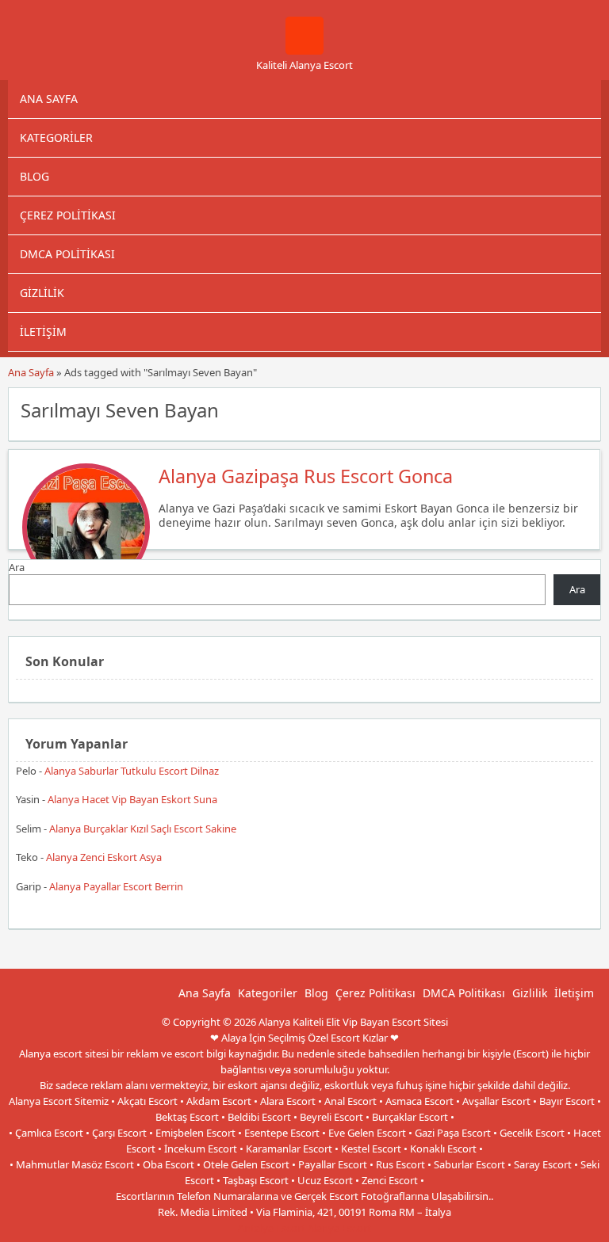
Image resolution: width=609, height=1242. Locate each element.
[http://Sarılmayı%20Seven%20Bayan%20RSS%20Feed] (581, 409)
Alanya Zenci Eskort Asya (104, 857)
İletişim (43, 331)
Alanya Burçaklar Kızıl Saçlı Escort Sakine (142, 828)
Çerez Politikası (68, 215)
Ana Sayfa (49, 98)
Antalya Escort (271, 1228)
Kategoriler (56, 137)
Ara (17, 567)
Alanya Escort (339, 1228)
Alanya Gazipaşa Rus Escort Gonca (306, 476)
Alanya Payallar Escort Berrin (116, 886)
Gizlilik (42, 292)
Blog (34, 176)
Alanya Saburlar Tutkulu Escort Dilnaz (131, 771)
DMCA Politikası (67, 253)
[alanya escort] (304, 51)
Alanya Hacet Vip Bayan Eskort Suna (132, 799)
